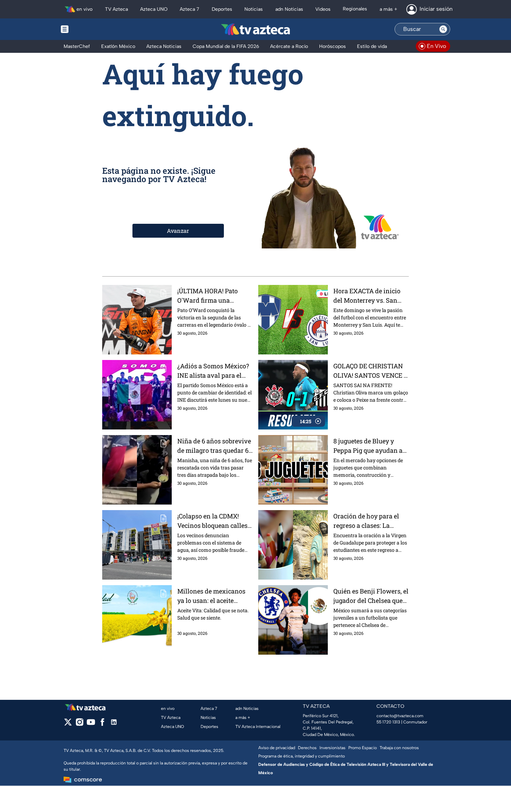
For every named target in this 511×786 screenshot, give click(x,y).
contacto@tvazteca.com (399, 715)
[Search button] (443, 29)
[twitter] (68, 724)
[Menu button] (88, 29)
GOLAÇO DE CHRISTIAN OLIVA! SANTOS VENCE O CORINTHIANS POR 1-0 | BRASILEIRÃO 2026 (370, 371)
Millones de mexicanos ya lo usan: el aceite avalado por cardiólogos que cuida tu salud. (212, 596)
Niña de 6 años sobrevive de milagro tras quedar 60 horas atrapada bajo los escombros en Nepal (214, 446)
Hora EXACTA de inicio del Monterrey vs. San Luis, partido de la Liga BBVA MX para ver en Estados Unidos (366, 296)
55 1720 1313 (388, 722)
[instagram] (79, 724)
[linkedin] (114, 724)
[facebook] (102, 724)
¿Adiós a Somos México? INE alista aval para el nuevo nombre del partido (213, 371)
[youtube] (91, 724)
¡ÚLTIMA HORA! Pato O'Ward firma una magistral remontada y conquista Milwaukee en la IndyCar (213, 296)
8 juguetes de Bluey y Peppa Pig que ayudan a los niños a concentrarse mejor (369, 446)
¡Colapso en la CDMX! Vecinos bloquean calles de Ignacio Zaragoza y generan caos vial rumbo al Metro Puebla (213, 521)
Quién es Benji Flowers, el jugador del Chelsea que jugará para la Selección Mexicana (370, 596)
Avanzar (178, 230)
